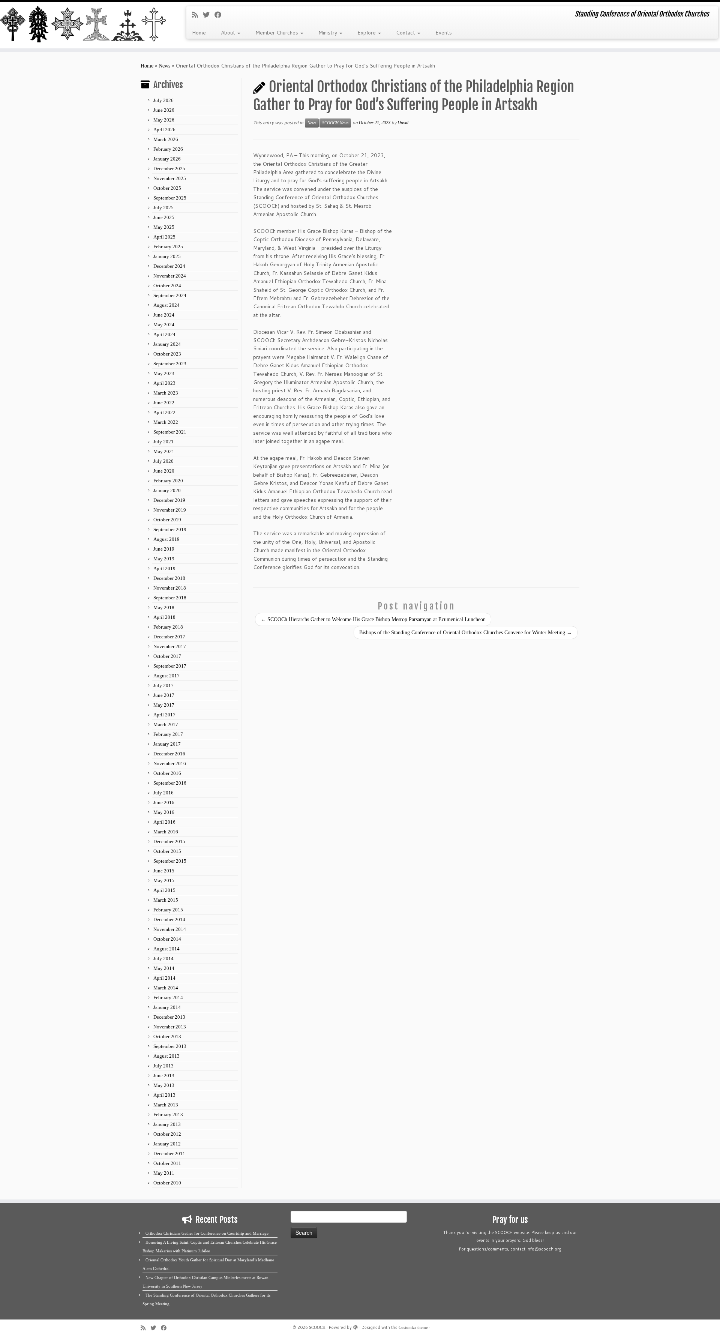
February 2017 (168, 734)
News (164, 66)
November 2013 (169, 1027)
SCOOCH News (335, 123)
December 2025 (169, 168)
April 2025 (164, 237)
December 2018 (169, 578)
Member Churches (277, 32)
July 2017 (163, 685)
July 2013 (163, 1066)
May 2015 (163, 880)
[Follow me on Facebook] (220, 15)
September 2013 (169, 1046)
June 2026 (163, 110)
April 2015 (164, 890)
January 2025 (167, 256)
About (229, 32)
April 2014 (164, 978)
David (403, 122)
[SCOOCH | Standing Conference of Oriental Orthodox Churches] (83, 25)
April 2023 (164, 383)
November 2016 (169, 763)
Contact (406, 32)
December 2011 (169, 1153)
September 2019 (169, 529)
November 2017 (169, 646)
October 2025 (167, 188)
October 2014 (167, 939)
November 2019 (169, 510)
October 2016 (167, 773)
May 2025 (163, 227)
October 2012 (167, 1134)
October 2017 (167, 656)
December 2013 (169, 1017)
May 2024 (163, 324)
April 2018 (164, 617)
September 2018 (169, 597)
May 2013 (163, 1085)
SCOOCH (317, 1327)
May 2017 (163, 705)
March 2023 (165, 393)
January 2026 (167, 159)
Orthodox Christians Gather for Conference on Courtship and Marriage (207, 1233)
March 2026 (165, 139)
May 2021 (163, 451)
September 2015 (169, 861)
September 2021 (169, 432)
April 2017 (164, 715)
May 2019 (163, 558)
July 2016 (163, 793)
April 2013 (164, 1095)
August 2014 (166, 949)
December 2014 (169, 919)
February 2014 (168, 997)
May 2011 (163, 1173)
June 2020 (163, 471)
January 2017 (167, 744)
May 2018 (163, 607)
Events (443, 32)
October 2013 (167, 1036)
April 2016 (164, 822)
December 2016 (169, 754)
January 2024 (167, 344)
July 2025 (163, 207)
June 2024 (163, 315)
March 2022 (165, 422)
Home (199, 32)
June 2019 (163, 549)
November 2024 (169, 276)
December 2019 (169, 500)
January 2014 (167, 1007)
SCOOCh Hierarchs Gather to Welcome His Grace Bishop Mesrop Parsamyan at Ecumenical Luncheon (373, 619)
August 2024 (166, 305)
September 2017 (169, 666)
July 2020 (163, 461)
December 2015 (169, 841)
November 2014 (169, 929)
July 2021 (163, 441)
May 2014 (163, 968)
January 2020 (167, 490)
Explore (367, 32)
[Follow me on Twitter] (208, 15)
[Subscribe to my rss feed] (197, 15)
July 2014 (163, 958)
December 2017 (169, 636)
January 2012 (167, 1144)
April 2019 (164, 568)
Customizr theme (413, 1327)
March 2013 (165, 1105)
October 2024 (167, 285)
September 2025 (169, 198)
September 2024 (169, 295)
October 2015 (167, 851)
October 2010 (167, 1183)
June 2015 (163, 871)
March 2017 (165, 724)
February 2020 (168, 480)
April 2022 (164, 412)
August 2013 (166, 1056)
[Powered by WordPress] (355, 1326)
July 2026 (163, 100)
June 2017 (163, 695)
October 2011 (167, 1163)
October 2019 (167, 519)
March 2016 (165, 832)
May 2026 (163, 120)
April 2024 (164, 334)
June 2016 (163, 802)
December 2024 (169, 266)
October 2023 (167, 354)
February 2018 (168, 627)
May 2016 (163, 812)
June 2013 (163, 1075)
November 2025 (169, 178)
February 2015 (168, 910)
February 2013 (168, 1114)
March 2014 (165, 988)
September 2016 (169, 783)
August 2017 (166, 676)
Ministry (328, 32)
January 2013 (167, 1124)
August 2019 (166, 539)
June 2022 (163, 402)
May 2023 (163, 373)
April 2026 (164, 129)
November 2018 (169, 588)
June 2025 (163, 217)
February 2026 (168, 149)
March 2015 (165, 900)
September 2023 (169, 363)
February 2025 (168, 246)
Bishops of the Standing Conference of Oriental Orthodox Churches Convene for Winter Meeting (465, 632)
